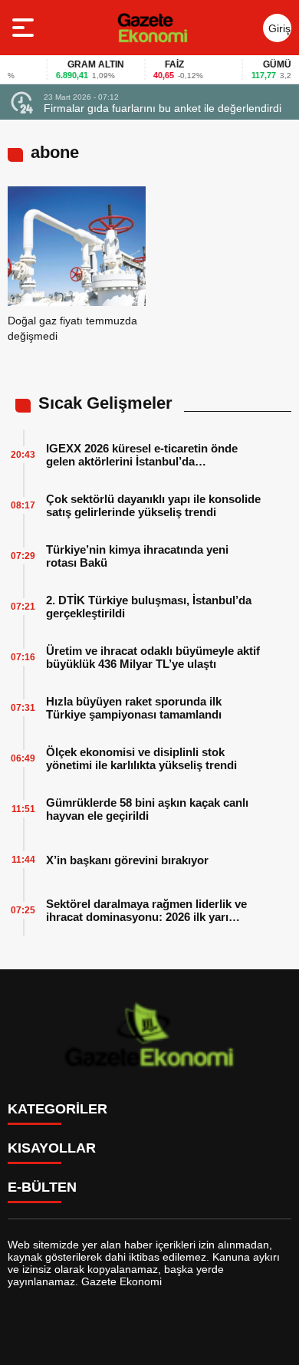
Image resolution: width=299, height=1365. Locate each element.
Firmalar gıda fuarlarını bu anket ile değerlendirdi (162, 108)
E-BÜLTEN (42, 1187)
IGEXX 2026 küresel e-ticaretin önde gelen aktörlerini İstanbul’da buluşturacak (142, 455)
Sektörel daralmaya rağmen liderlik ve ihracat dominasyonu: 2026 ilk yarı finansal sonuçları (146, 910)
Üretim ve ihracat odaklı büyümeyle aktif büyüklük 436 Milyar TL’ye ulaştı (153, 657)
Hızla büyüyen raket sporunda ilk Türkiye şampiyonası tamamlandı (134, 708)
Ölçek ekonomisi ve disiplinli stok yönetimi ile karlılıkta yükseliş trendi (141, 758)
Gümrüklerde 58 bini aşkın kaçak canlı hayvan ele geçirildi (147, 809)
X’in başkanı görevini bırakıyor (127, 860)
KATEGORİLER (57, 1109)
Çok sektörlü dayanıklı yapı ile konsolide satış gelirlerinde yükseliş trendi (153, 505)
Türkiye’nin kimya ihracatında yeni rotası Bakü (137, 556)
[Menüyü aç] (25, 27)
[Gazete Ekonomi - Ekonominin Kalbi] (152, 28)
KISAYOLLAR (52, 1148)
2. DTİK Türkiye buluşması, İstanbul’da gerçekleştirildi (148, 607)
